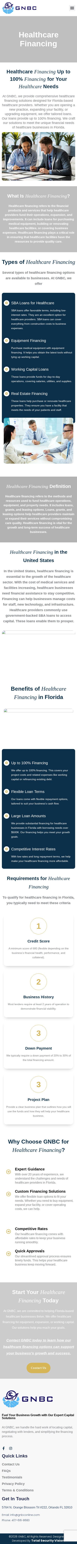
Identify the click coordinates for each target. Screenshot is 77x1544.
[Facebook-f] (3, 1448)
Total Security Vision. (48, 1540)
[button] (72, 8)
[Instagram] (10, 1448)
